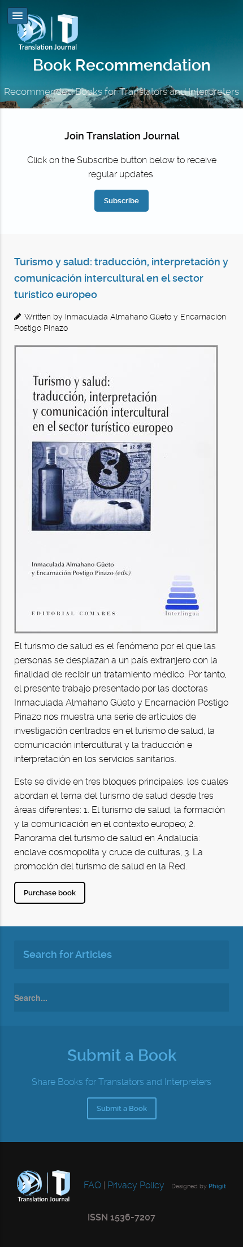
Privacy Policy (135, 1185)
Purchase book (50, 893)
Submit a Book (122, 1108)
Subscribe (121, 200)
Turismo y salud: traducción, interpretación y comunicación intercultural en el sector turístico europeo (121, 278)
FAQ (91, 1185)
